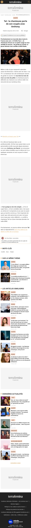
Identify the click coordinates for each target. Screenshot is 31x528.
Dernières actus (8, 14)
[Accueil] (15, 2)
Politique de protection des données (15, 509)
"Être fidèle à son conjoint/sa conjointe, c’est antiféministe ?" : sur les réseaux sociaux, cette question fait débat (20, 297)
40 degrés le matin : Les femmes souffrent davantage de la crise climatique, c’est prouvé (20, 348)
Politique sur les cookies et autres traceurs (15, 506)
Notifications (7, 515)
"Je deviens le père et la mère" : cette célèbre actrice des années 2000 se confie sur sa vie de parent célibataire (20, 359)
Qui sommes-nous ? (23, 501)
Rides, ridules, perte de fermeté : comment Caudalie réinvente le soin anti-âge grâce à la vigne (20, 445)
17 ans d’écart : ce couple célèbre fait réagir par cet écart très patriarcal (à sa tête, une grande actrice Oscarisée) (20, 267)
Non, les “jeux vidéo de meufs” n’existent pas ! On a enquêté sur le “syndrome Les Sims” (20, 401)
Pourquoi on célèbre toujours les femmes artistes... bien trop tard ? (20, 424)
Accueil (2, 14)
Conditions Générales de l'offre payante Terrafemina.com (15, 512)
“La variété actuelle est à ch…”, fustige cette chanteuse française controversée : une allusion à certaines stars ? (20, 279)
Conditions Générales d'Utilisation (9, 501)
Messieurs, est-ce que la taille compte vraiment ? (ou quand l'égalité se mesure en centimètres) (19, 413)
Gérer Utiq (13, 515)
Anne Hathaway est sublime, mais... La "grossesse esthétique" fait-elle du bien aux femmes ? (20, 434)
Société (13, 14)
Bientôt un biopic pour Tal (10, 136)
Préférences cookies (22, 515)
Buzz (7, 252)
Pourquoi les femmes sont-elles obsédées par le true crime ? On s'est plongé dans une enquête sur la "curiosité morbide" (20, 336)
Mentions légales (15, 504)
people (12, 252)
